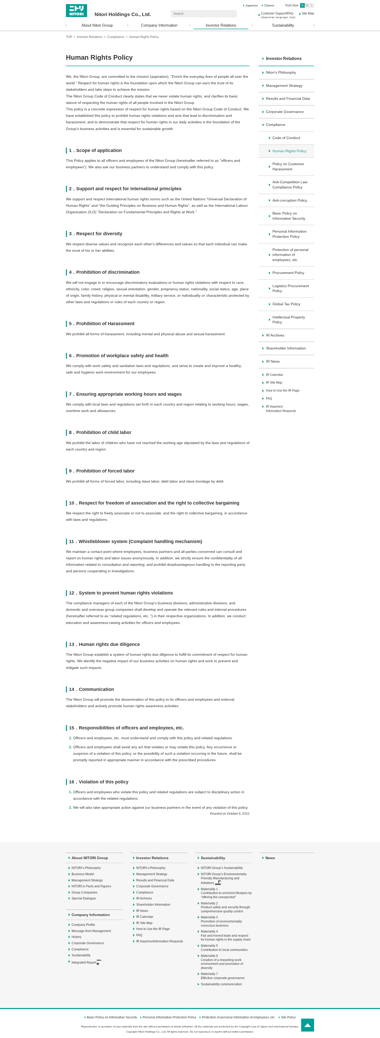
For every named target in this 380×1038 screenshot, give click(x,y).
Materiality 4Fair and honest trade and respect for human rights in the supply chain (226, 935)
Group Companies (84, 892)
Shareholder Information (286, 348)
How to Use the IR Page (283, 390)
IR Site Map (274, 382)
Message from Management (91, 931)
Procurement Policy (288, 273)
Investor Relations (221, 25)
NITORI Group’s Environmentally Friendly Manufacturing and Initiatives (224, 878)
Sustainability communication (221, 984)
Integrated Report (84, 962)
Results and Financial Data (288, 98)
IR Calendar (274, 375)
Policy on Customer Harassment (288, 166)
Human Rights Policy (289, 151)
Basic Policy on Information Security (288, 215)
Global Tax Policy (286, 304)
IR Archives (275, 335)
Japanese (251, 5)
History (76, 937)
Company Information (159, 25)
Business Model (83, 874)
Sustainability (283, 25)
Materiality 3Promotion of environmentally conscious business (221, 921)
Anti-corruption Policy (289, 200)
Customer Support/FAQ (278, 15)
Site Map (308, 13)
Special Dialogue (84, 898)
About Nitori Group (97, 25)
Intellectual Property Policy (288, 319)
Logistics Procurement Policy (290, 288)
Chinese (269, 5)
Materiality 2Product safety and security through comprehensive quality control (225, 907)
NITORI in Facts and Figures (91, 886)
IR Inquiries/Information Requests (281, 409)
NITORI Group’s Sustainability (222, 868)
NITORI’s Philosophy (86, 868)
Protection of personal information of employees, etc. (290, 255)
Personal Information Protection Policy (289, 234)
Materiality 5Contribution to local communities (224, 948)
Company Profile (83, 925)
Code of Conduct (286, 138)
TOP (69, 37)
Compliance (115, 37)
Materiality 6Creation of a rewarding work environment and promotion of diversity (222, 962)
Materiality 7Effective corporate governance (223, 976)
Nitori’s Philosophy (281, 72)
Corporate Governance (285, 112)
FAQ (269, 398)
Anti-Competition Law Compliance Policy (289, 184)
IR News (273, 361)
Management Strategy (284, 85)
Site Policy (288, 1017)
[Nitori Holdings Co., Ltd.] (108, 6)
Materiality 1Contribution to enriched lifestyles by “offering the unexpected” (226, 893)
